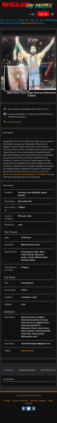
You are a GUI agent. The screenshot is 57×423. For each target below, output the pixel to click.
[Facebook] (24, 408)
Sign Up (43, 13)
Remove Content (38, 400)
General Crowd (14, 121)
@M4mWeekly (27, 350)
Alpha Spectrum (29, 22)
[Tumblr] (34, 408)
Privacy (6, 400)
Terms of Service (20, 400)
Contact (28, 403)
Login (32, 13)
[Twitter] (29, 408)
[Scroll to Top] (50, 408)
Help (50, 400)
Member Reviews (27, 370)
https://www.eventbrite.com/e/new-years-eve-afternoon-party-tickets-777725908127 (26, 173)
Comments (9, 370)
